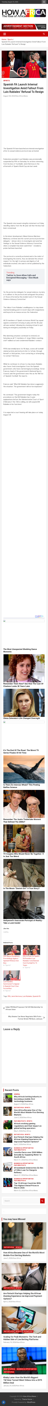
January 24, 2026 (9, 1386)
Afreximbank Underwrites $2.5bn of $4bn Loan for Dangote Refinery (28, 1170)
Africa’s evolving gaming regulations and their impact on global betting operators (28, 1125)
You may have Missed (14, 1219)
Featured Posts (20, 1121)
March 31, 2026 (19, 1160)
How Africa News (22, 96)
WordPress (31, 1402)
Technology (28, 1331)
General (17, 1094)
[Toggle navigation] (5, 34)
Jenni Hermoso (16, 996)
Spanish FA (37, 996)
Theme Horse (27, 1399)
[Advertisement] (24, 123)
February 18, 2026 (9, 1342)
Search (42, 1200)
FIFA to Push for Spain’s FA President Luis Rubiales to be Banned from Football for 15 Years (31, 960)
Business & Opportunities (23, 1148)
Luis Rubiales (27, 996)
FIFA (9, 996)
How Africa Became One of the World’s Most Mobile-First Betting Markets (29, 1112)
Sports (6, 81)
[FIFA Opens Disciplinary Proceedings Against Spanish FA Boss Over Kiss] (12, 950)
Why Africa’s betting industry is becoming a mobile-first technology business (28, 1098)
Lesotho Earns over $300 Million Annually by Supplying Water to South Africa (28, 1154)
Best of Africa (9, 1369)
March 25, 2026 (19, 1190)
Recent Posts (12, 1090)
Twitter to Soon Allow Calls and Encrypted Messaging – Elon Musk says (22, 277)
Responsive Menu (44, 2)
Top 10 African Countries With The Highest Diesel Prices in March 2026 (27, 1185)
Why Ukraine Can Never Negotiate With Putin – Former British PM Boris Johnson (25, 1017)
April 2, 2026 (18, 1144)
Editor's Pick (19, 1107)
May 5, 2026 (18, 1131)
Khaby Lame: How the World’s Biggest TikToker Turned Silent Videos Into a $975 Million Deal (22, 1380)
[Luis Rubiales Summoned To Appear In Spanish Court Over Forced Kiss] (12, 975)
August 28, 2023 (9, 96)
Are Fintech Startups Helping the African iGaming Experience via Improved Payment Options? (28, 1139)
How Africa (29, 1104)
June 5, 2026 (18, 1117)
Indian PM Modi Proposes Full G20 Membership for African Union (24, 1008)
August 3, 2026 (19, 1104)
